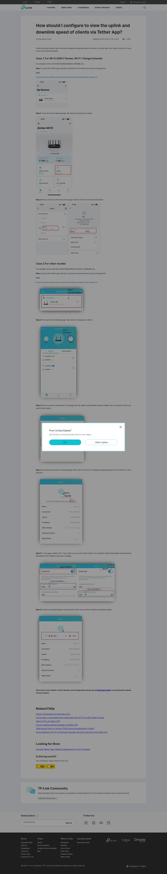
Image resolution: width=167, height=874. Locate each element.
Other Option (101, 442)
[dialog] (83, 437)
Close (120, 427)
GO (65, 442)
